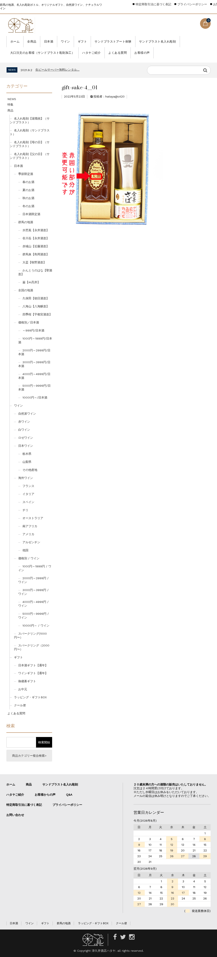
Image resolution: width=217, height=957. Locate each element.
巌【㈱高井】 (31, 282)
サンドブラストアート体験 (113, 41)
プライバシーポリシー (192, 4)
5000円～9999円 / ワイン (33, 615)
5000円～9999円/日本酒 (34, 387)
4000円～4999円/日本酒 (34, 376)
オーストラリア (32, 518)
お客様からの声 (45, 794)
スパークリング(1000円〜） (30, 635)
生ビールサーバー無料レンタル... (57, 69)
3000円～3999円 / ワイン (33, 591)
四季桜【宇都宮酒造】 (37, 314)
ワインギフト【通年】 (33, 673)
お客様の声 (142, 52)
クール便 (20, 705)
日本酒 (48, 41)
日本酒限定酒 (31, 214)
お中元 (22, 689)
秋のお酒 (28, 198)
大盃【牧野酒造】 (34, 262)
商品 (10, 110)
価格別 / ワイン (28, 558)
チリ (25, 510)
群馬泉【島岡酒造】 (35, 254)
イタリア (28, 494)
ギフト (82, 41)
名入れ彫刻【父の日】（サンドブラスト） (30, 156)
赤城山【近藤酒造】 (35, 246)
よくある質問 (117, 52)
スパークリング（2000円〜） (31, 647)
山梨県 (26, 461)
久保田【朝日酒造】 (35, 298)
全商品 (31, 41)
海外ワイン (25, 478)
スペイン (28, 502)
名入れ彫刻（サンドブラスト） (30, 132)
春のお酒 (28, 182)
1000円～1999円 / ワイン (34, 568)
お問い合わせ (15, 815)
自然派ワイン (27, 413)
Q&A (69, 794)
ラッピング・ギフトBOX (30, 697)
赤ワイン (24, 421)
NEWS (11, 99)
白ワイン (24, 429)
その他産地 (29, 470)
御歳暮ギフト (27, 681)
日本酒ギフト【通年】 (33, 665)
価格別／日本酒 (28, 322)
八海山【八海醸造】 (35, 306)
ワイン (65, 41)
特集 (10, 104)
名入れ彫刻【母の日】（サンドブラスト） (30, 144)
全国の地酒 (25, 290)
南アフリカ (29, 526)
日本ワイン (25, 445)
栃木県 (26, 453)
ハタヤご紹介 (91, 52)
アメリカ (28, 534)
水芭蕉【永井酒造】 (35, 230)
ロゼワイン (25, 437)
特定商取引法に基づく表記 (153, 4)
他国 (25, 550)
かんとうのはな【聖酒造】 (35, 272)
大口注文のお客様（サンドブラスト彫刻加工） (42, 52)
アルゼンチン (31, 542)
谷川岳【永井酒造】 (35, 238)
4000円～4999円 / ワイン (33, 603)
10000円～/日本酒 (34, 397)
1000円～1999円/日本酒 (35, 340)
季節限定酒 (25, 174)
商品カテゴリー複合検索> (29, 755)
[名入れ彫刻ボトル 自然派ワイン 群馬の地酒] (20, 25)
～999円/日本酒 (33, 330)
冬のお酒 (28, 206)
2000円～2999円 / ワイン (33, 580)
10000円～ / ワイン (35, 625)
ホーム (15, 41)
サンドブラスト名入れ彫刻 (157, 41)
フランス (28, 486)
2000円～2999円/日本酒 (34, 352)
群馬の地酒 (25, 222)
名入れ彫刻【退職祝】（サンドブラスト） (30, 120)
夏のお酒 (28, 190)
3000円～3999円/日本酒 (34, 364)
